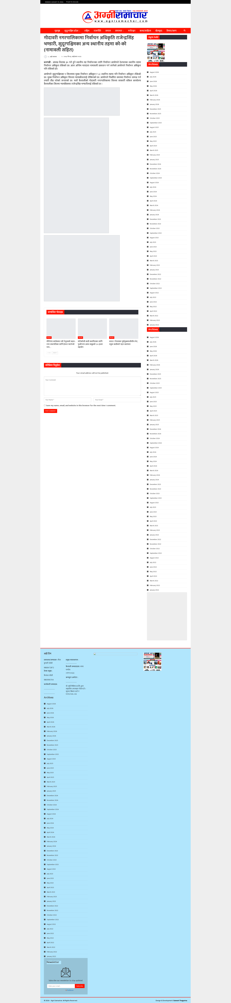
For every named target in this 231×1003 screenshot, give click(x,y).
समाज (108, 31)
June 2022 (153, 301)
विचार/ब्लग (171, 31)
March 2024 (154, 205)
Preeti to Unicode (72, 2)
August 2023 (154, 237)
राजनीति (97, 31)
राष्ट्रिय (86, 31)
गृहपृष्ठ (57, 31)
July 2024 (153, 187)
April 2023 (153, 256)
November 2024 (155, 168)
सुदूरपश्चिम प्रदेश (71, 31)
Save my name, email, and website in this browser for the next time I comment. (81, 405)
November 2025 (155, 113)
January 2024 (154, 214)
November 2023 (155, 223)
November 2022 (155, 279)
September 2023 (156, 233)
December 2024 (155, 164)
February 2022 (155, 320)
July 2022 (153, 297)
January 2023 (154, 269)
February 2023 (155, 265)
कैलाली (49, 338)
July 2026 (153, 76)
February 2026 (155, 99)
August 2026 (154, 72)
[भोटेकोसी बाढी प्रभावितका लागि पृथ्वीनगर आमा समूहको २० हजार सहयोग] (92, 328)
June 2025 (153, 136)
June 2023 (153, 246)
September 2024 (156, 177)
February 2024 (155, 210)
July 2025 (153, 132)
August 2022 (154, 292)
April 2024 (153, 200)
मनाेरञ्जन (131, 31)
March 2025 (154, 150)
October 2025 (155, 118)
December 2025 (155, 109)
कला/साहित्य (145, 31)
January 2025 (154, 159)
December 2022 (155, 274)
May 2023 (153, 251)
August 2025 (154, 127)
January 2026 (154, 104)
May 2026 (153, 86)
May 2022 (153, 306)
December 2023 (155, 219)
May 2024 (153, 196)
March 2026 (154, 95)
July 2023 (153, 242)
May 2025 (153, 141)
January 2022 (154, 324)
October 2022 (155, 283)
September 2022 (156, 288)
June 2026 (153, 81)
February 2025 (155, 154)
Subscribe (79, 986)
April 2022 (153, 311)
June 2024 (153, 191)
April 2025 (153, 145)
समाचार (118, 31)
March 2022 (154, 315)
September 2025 (156, 122)
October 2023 (155, 228)
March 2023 (154, 260)
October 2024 (155, 173)
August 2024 (154, 182)
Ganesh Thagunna (180, 1000)
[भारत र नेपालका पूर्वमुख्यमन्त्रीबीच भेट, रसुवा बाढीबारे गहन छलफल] (123, 328)
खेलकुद (158, 31)
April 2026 (153, 90)
